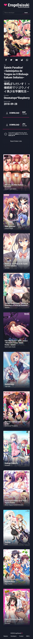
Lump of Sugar (9, 228)
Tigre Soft (7, 386)
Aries (6, 544)
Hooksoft (7, 465)
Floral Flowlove (10, 582)
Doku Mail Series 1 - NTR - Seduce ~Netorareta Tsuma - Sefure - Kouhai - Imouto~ (16, 343)
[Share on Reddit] (22, 60)
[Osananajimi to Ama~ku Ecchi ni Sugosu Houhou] (16, 506)
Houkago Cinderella (11, 463)
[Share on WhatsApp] (27, 60)
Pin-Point (7, 623)
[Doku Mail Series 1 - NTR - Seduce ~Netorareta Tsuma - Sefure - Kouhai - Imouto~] (16, 348)
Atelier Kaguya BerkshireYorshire (14, 505)
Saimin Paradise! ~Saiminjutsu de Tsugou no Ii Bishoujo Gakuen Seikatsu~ (16, 72)
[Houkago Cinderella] (16, 467)
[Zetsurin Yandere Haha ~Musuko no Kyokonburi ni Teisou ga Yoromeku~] (16, 309)
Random (6, 636)
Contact (21, 636)
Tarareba (7, 542)
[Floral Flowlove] (16, 585)
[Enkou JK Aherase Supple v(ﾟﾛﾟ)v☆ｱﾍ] (16, 625)
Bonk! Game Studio (10, 347)
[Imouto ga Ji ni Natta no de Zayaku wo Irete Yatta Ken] (16, 269)
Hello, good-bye (10, 226)
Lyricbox (7, 268)
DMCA (27, 636)
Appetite (7, 307)
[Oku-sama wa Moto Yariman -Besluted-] (16, 190)
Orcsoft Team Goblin (10, 189)
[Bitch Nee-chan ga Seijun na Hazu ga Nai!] (16, 427)
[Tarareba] (16, 546)
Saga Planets (8, 584)
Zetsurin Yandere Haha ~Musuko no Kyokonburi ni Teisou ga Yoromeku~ (16, 304)
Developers (13, 636)
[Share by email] (16, 60)
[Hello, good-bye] (16, 230)
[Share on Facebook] (6, 60)
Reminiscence (9, 384)
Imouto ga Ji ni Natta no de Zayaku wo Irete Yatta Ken (16, 265)
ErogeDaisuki (16, 5)
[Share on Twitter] (11, 60)
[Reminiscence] (16, 388)
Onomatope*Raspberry (17, 97)
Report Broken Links (16, 141)
